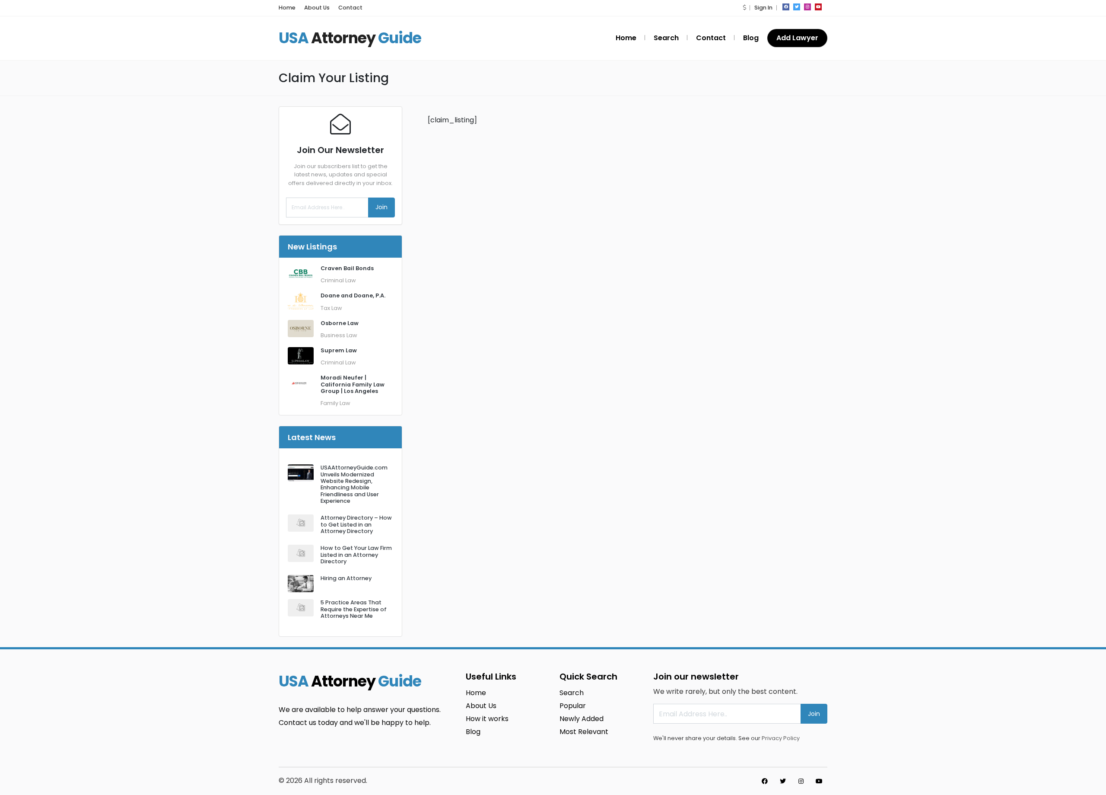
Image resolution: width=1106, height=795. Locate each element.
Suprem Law (339, 350)
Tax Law (331, 308)
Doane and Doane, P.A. (353, 295)
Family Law (335, 403)
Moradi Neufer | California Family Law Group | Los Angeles (353, 384)
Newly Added (581, 719)
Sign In (763, 7)
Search (666, 38)
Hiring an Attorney (346, 578)
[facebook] (785, 6)
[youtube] (818, 6)
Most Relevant (583, 732)
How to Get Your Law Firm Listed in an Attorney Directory (356, 554)
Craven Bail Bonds (347, 268)
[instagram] (807, 6)
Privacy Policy (781, 738)
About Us (317, 7)
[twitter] (796, 6)
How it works (487, 719)
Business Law (339, 335)
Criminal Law (338, 280)
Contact (350, 7)
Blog (751, 38)
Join (381, 207)
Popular (572, 706)
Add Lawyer (797, 38)
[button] (744, 7)
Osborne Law (340, 323)
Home (287, 7)
